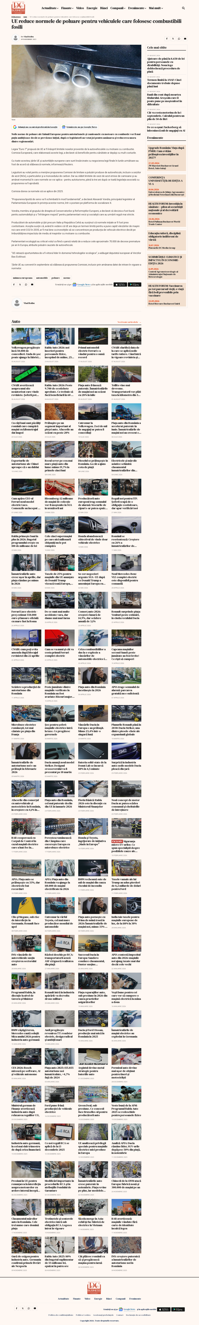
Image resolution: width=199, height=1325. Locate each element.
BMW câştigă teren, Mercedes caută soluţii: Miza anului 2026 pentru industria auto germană (26, 1034)
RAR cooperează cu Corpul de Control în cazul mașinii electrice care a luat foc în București (25, 842)
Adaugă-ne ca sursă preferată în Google (38, 126)
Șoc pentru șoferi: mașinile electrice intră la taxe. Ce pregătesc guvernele (58, 729)
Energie (92, 8)
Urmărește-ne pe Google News (82, 126)
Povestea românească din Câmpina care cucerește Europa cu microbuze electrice (58, 842)
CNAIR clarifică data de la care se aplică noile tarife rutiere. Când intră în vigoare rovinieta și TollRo (126, 352)
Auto (25, 17)
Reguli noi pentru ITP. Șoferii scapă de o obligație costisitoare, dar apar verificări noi (125, 503)
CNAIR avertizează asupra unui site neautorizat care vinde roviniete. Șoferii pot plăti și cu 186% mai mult (26, 390)
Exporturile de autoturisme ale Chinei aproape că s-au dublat (25, 464)
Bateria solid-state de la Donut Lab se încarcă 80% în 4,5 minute (92, 765)
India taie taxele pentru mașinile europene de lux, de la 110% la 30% (125, 920)
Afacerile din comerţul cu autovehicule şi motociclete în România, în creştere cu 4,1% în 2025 (26, 804)
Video (80, 8)
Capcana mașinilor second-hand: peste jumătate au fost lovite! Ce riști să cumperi (125, 654)
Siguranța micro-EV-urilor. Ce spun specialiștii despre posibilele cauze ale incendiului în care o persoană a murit (126, 846)
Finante (66, 8)
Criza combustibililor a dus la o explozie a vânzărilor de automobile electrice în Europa (92, 654)
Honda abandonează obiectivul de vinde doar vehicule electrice (93, 539)
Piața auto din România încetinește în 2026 (92, 688)
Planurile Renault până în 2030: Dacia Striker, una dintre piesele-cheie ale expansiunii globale (126, 729)
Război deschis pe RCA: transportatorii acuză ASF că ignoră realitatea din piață (59, 959)
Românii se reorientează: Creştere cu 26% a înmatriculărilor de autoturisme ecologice (125, 541)
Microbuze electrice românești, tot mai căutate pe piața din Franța (24, 729)
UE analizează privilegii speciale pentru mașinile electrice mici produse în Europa (92, 1148)
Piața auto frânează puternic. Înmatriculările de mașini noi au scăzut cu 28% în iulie (93, 390)
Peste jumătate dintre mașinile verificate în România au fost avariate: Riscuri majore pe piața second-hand (59, 691)
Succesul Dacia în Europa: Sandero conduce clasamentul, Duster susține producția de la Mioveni (92, 959)
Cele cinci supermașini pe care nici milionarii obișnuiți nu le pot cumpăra (58, 541)
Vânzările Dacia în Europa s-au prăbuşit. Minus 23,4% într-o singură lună (91, 729)
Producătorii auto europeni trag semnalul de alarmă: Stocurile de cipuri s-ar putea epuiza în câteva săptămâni (92, 503)
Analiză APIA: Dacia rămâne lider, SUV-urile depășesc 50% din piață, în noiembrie (126, 1148)
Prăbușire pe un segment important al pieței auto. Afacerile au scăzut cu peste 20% (59, 427)
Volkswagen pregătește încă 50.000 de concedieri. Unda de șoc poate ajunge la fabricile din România (26, 352)
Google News (84, 284)
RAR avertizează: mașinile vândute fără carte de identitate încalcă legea (124, 1223)
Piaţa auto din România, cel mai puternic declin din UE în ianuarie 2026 (59, 803)
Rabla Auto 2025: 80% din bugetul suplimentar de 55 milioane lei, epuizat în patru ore (59, 1261)
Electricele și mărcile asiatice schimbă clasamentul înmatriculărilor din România (124, 465)
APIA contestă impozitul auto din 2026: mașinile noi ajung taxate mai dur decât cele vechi (126, 959)
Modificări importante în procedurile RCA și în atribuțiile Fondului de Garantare (59, 1185)
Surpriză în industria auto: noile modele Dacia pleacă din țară (126, 765)
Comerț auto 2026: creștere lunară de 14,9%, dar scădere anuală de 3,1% (89, 616)
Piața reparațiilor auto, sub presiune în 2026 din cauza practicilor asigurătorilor (92, 997)
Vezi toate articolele (128, 322)
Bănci (104, 8)
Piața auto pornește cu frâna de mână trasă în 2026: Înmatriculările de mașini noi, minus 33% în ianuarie (92, 921)
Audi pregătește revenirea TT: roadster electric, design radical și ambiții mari (59, 1034)
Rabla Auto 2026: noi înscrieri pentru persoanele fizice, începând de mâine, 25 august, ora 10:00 (58, 352)
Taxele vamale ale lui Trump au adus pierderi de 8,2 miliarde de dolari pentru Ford (126, 884)
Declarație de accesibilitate (138, 1315)
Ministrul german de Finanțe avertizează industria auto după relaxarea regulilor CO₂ (25, 1110)
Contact (119, 1315)
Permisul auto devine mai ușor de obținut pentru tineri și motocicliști (124, 1072)
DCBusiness (16, 17)
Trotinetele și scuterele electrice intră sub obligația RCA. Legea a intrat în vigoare (59, 1223)
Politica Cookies (83, 1315)
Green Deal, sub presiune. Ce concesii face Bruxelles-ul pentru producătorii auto (92, 1110)
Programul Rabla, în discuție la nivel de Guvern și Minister (23, 995)
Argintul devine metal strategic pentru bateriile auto (91, 1071)
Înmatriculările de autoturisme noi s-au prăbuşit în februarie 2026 (24, 767)
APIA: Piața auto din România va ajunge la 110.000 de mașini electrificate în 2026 (57, 884)
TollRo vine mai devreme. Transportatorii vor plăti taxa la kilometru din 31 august (126, 390)
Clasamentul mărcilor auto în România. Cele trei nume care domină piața (25, 1223)
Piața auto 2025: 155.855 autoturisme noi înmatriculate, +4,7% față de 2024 (59, 1072)
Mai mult (155, 8)
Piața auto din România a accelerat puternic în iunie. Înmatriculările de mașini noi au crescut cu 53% (126, 427)
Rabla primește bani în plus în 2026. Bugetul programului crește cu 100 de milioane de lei (25, 541)
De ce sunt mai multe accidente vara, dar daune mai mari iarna (57, 615)
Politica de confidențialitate (60, 1315)
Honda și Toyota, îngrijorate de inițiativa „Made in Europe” (92, 841)
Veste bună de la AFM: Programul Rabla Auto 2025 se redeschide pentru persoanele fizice (126, 1110)
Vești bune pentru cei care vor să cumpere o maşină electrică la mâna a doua (126, 997)
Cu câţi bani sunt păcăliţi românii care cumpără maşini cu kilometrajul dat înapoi (26, 427)
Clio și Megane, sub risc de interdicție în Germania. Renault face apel (25, 921)
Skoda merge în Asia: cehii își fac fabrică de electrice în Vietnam (91, 1222)
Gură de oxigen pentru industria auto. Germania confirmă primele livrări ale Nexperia (26, 1261)
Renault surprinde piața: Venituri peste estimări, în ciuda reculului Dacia (126, 615)
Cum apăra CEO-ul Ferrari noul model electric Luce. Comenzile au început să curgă (26, 503)
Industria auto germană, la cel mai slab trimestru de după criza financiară (26, 1146)
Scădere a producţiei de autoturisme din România (26, 690)
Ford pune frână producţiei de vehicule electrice (58, 1109)
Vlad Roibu (29, 36)
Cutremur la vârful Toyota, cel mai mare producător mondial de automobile (59, 921)
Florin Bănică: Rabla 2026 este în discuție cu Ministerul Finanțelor (92, 803)
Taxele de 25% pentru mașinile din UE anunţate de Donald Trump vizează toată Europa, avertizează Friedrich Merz (59, 578)
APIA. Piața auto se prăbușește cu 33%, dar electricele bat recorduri (26, 884)
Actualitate (48, 8)
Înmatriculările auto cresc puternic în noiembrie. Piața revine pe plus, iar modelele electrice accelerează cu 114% (92, 1185)
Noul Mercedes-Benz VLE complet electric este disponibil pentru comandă (125, 578)
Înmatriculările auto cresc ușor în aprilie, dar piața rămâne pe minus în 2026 (26, 578)
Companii (116, 8)
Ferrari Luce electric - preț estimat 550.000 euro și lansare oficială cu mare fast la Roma (25, 616)
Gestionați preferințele (103, 1315)
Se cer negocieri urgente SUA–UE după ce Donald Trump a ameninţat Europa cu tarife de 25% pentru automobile (91, 578)
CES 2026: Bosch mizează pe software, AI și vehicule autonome (26, 1071)
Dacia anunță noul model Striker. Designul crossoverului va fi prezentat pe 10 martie (59, 767)
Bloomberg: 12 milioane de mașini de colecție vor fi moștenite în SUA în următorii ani (59, 503)
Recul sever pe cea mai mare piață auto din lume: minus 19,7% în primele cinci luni (58, 465)
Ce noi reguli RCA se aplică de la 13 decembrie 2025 (57, 1146)
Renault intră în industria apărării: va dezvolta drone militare (59, 995)
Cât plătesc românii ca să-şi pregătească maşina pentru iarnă (91, 1259)
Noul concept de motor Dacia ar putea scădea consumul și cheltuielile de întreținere (126, 804)
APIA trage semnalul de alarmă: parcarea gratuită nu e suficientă (126, 690)
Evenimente (136, 8)
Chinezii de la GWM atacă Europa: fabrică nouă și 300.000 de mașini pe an (126, 1184)
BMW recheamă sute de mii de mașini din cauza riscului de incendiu (92, 882)
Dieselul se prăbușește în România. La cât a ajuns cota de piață (93, 464)
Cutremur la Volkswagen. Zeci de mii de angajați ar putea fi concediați (92, 427)
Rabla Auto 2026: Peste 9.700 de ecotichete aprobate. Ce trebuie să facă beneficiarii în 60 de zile (59, 390)
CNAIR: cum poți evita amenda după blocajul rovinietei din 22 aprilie (25, 652)
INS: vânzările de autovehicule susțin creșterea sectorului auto (24, 959)
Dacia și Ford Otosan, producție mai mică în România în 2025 (91, 1033)
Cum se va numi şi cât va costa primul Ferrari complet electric (59, 652)
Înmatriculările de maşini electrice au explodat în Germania (124, 1033)
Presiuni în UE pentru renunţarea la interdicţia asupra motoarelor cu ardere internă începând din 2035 (26, 1185)
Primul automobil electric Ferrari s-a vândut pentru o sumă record (91, 352)
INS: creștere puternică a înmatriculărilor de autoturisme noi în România (126, 1261)
